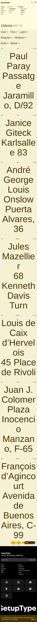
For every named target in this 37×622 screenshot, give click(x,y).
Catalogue (12, 8)
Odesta (21, 7)
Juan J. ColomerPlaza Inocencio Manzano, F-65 (18, 419)
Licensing (21, 568)
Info (2, 14)
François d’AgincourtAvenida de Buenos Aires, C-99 (18, 500)
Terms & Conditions (24, 570)
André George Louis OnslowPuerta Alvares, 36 (18, 199)
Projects (3, 10)
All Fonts (10, 7)
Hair (4, 31)
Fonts (2, 7)
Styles (22, 10)
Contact (20, 574)
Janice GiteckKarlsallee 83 (18, 137)
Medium (21, 37)
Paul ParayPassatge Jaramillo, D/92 (18, 80)
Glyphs (23, 12)
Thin (14, 31)
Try (19, 542)
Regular (7, 37)
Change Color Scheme (22, 542)
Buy (13, 542)
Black (15, 43)
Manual (11, 10)
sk (32, 2)
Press (20, 572)
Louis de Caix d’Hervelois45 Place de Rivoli (18, 347)
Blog (2, 12)
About (20, 565)
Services (20, 566)
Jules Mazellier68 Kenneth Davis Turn (18, 275)
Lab (10, 12)
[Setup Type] (5, 2)
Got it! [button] (33, 619)
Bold (5, 43)
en (35, 2)
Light (24, 31)
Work (2, 8)
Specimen (24, 8)
